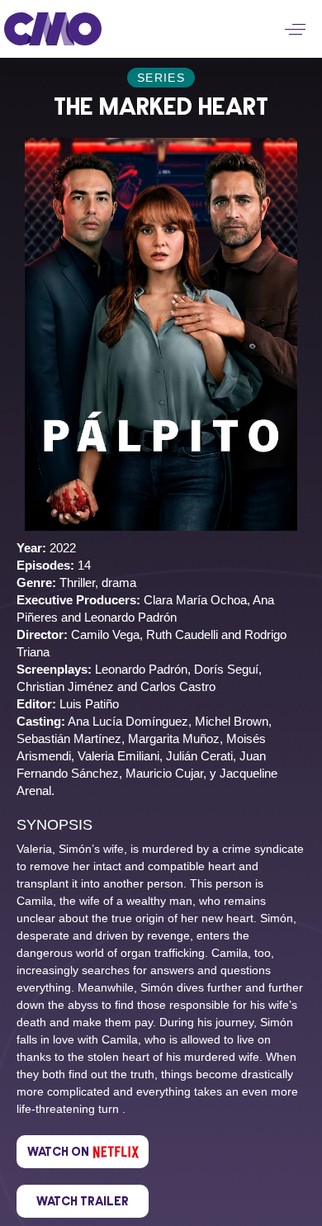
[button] (295, 29)
